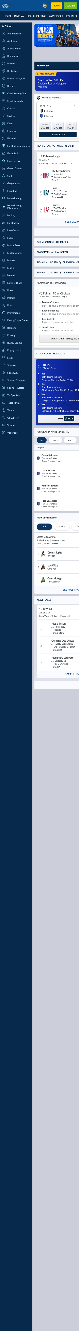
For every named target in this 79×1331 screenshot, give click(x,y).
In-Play (19, 16)
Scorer (70, 440)
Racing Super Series (63, 16)
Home (8, 16)
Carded (55, 440)
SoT (42, 440)
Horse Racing (36, 16)
